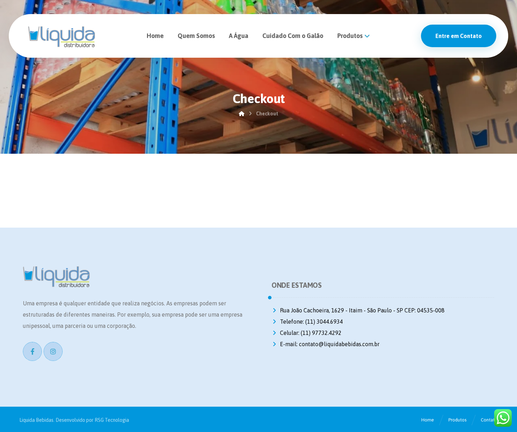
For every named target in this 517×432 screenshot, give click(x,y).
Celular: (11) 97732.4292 (311, 333)
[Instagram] (53, 351)
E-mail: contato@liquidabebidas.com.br (329, 344)
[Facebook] (32, 351)
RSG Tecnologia (112, 420)
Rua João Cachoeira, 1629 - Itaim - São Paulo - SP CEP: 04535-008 (362, 310)
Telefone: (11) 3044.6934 (311, 321)
